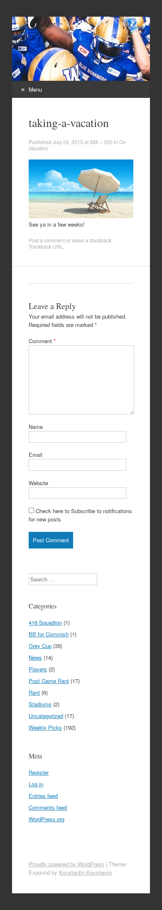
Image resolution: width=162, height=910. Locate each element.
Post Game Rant (49, 681)
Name (36, 427)
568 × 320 (101, 141)
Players (38, 669)
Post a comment (47, 240)
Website (38, 483)
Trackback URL (46, 246)
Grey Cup (40, 646)
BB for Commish (49, 634)
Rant (34, 692)
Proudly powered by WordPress (66, 864)
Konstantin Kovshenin (85, 872)
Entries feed (43, 796)
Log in (36, 784)
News (35, 657)
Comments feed (48, 807)
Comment (42, 341)
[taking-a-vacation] (81, 216)
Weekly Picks (45, 727)
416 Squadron (45, 622)
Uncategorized (46, 716)
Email (35, 455)
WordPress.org (46, 819)
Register (39, 772)
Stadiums (40, 704)
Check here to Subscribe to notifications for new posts (80, 515)
